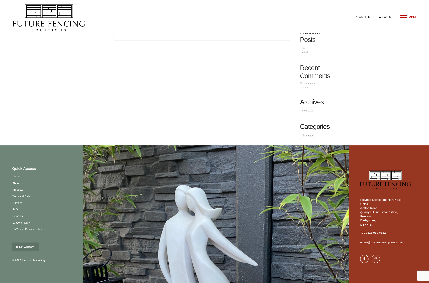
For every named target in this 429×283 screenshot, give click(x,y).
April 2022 (307, 110)
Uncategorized (309, 135)
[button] (409, 17)
